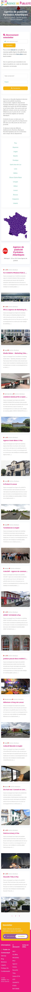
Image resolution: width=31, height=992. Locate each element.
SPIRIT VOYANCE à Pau (12, 615)
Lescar (15, 190)
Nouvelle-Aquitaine (22, 17)
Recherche (16, 88)
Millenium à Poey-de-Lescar (13, 702)
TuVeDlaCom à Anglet (11, 528)
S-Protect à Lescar (10, 484)
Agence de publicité (9, 17)
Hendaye (15, 160)
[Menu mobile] (2, 3)
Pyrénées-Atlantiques (13, 269)
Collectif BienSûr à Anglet (12, 746)
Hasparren (15, 199)
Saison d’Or (16, 976)
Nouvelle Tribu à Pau (11, 877)
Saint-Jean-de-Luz (15, 164)
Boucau (15, 194)
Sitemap (3, 956)
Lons (15, 169)
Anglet (15, 151)
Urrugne (15, 182)
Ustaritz (15, 203)
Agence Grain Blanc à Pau (13, 440)
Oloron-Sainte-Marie (15, 177)
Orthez (16, 186)
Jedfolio (3, 979)
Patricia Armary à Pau (11, 833)
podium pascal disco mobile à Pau (16, 659)
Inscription (9, 45)
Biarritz (15, 156)
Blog (2, 959)
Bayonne (15, 147)
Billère (15, 173)
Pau (15, 143)
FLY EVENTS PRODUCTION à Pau (15, 273)
